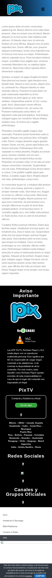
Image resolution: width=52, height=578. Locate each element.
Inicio (5, 515)
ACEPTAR (40, 576)
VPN (5, 538)
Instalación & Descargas (13, 521)
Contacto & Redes (10, 532)
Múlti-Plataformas (10, 526)
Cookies (28, 576)
